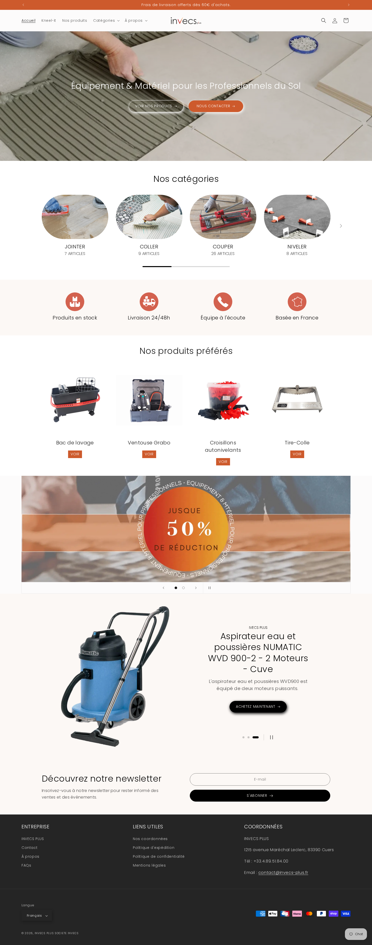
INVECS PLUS (33, 838)
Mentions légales (149, 865)
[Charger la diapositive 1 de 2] (176, 588)
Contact (29, 847)
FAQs (26, 865)
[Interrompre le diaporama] (208, 587)
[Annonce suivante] (348, 5)
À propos (30, 856)
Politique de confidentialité (159, 856)
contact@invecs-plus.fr (283, 872)
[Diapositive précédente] (163, 587)
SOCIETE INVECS (67, 933)
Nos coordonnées (150, 838)
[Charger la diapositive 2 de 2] (183, 588)
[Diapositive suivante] (195, 587)
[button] (106, 20)
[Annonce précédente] (23, 5)
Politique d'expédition (153, 847)
